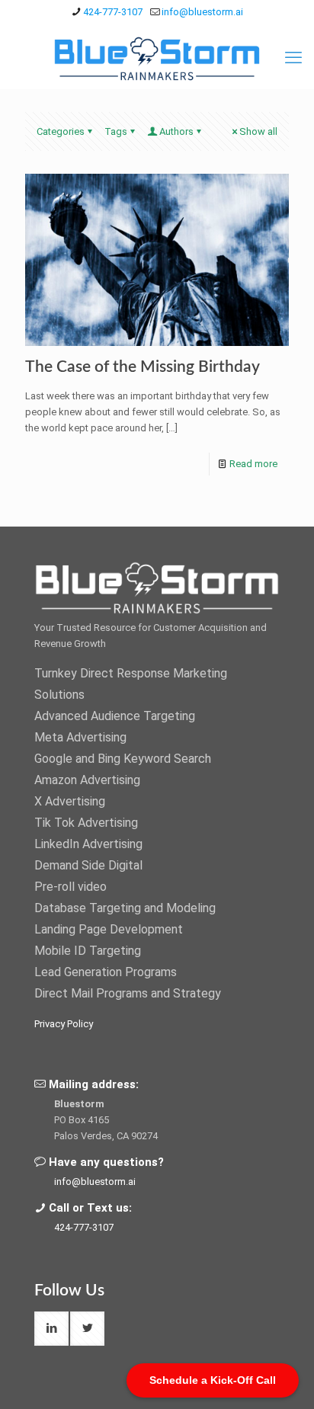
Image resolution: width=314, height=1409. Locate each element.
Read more (253, 463)
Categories (61, 131)
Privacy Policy (63, 1024)
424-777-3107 (113, 12)
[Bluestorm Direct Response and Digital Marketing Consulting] (157, 58)
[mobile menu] (293, 58)
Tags (115, 131)
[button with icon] (51, 1328)
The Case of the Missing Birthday (142, 367)
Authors (176, 131)
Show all (258, 131)
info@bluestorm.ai (202, 12)
